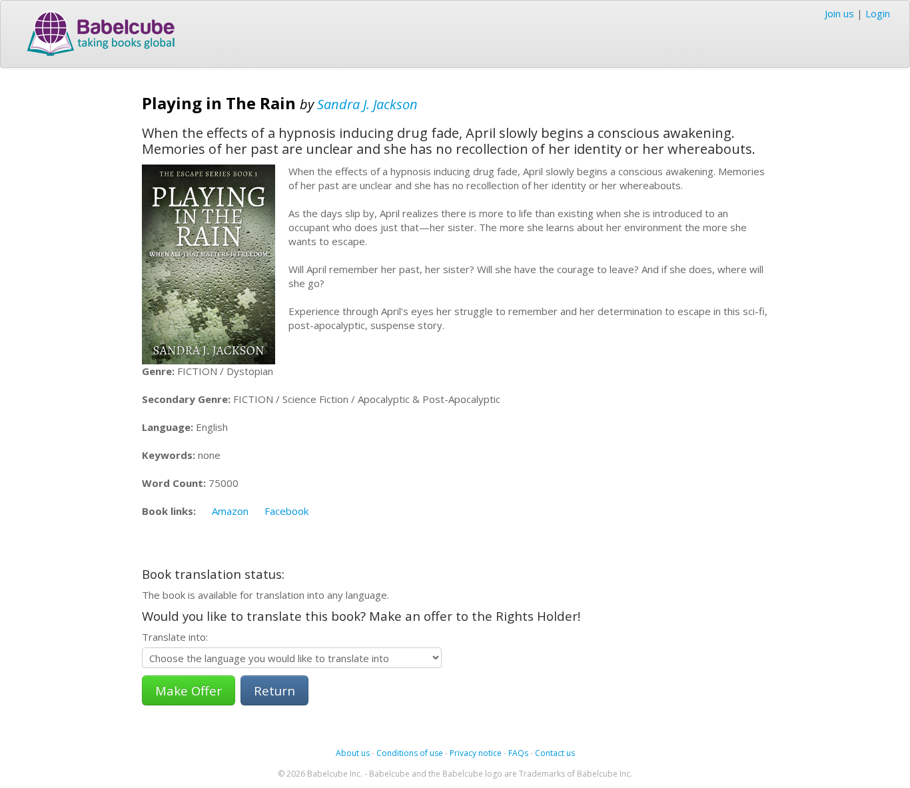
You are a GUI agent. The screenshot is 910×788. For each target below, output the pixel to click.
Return (274, 690)
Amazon (230, 511)
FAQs (518, 753)
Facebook (286, 511)
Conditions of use (409, 753)
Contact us (555, 753)
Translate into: (175, 636)
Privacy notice (476, 753)
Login (877, 13)
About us (353, 753)
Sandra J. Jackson (367, 104)
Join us (839, 13)
